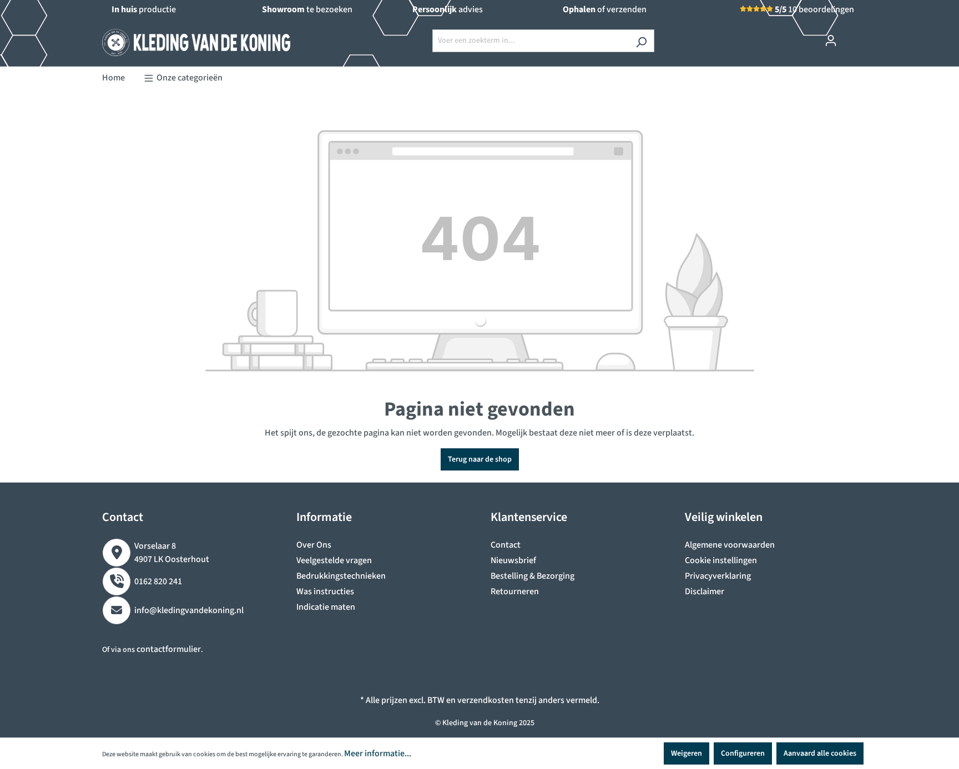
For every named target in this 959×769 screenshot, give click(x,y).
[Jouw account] (831, 41)
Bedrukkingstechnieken (341, 576)
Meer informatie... (377, 753)
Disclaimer (704, 591)
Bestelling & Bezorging (532, 576)
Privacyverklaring (718, 576)
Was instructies (325, 591)
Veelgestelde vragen (334, 560)
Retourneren (515, 591)
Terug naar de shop (480, 459)
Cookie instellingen (721, 560)
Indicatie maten (325, 607)
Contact (506, 545)
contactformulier (169, 649)
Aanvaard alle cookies (820, 753)
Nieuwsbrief (513, 560)
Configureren (743, 753)
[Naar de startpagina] (185, 38)
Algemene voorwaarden (730, 545)
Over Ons (313, 545)
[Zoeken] (641, 40)
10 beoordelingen (814, 9)
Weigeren (686, 753)
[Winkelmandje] (850, 35)
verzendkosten (485, 700)
